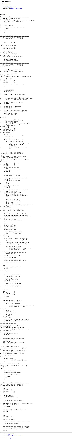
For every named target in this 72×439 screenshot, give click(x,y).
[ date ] (11, 8)
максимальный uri (12, 6)
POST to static (10, 7)
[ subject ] (17, 8)
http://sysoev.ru (3, 15)
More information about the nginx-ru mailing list (8, 438)
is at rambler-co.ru (8, 3)
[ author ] (20, 8)
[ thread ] (13, 8)
